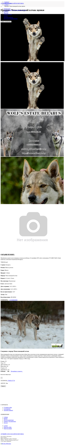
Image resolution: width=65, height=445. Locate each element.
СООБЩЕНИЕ (13, 300)
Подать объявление (6, 21)
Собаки (6, 10)
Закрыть (3, 386)
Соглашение (7, 409)
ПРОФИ (6, 11)
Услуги (24, 10)
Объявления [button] (7, 8)
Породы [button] (6, 13)
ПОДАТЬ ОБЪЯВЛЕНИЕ (11, 18)
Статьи (6, 16)
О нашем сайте (8, 407)
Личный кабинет (8, 17)
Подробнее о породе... (17, 371)
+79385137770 (11, 380)
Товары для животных (10, 421)
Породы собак (7, 427)
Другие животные (17, 10)
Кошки (10, 10)
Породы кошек (8, 428)
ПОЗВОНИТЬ (4, 300)
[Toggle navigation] (1, 6)
